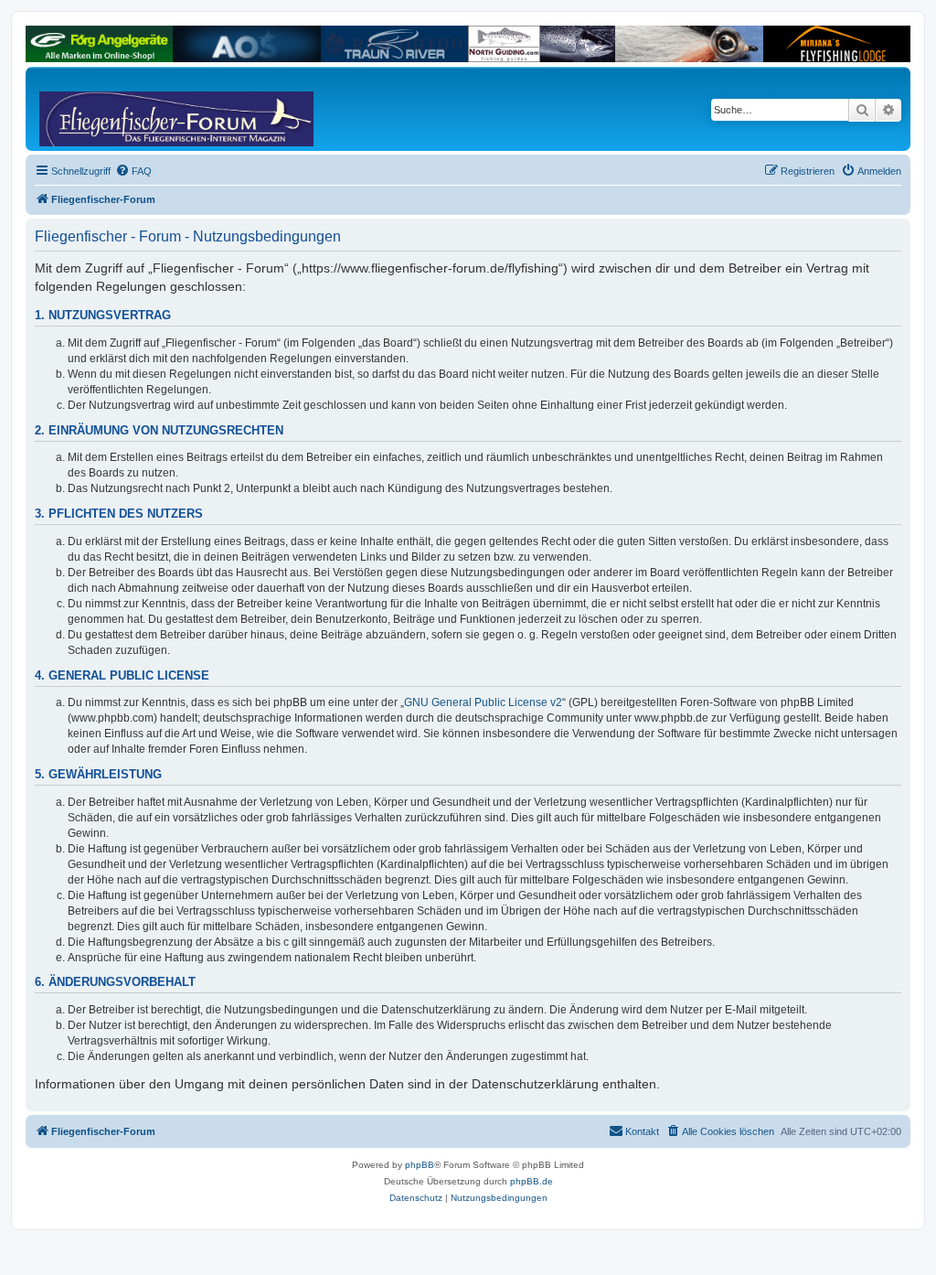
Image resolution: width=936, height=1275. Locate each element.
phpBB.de (531, 1181)
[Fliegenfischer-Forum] (108, 108)
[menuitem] (133, 171)
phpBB (419, 1165)
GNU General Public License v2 (483, 702)
